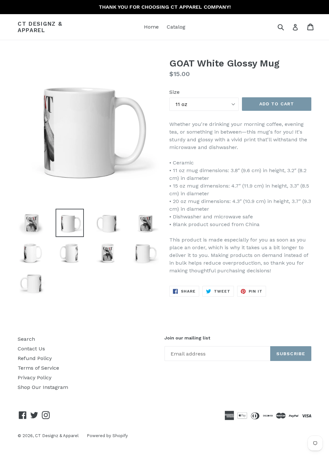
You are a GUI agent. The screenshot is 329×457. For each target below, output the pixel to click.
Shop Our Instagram (43, 387)
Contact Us (31, 349)
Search (26, 339)
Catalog (176, 27)
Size (174, 92)
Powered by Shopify (107, 435)
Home (151, 27)
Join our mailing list (187, 337)
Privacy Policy (34, 377)
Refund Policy (35, 358)
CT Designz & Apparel (40, 27)
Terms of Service (38, 368)
